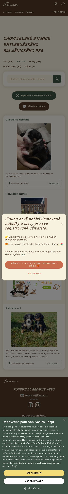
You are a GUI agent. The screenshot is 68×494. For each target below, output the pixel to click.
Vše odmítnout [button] (34, 481)
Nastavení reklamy (40, 459)
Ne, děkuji (34, 273)
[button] (34, 488)
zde (23, 254)
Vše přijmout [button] (34, 473)
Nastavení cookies (35, 462)
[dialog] (34, 455)
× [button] (64, 420)
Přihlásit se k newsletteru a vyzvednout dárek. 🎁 (34, 265)
